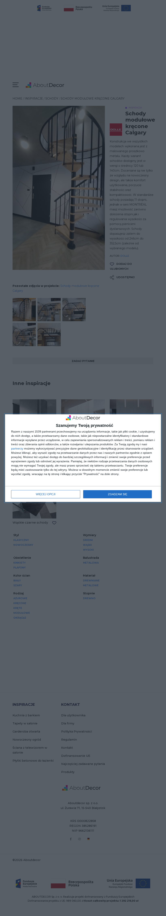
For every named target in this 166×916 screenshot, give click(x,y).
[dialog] (83, 458)
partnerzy (17, 448)
